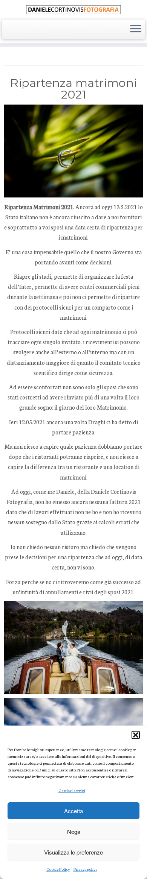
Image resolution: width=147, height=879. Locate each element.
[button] (135, 735)
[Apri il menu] (135, 29)
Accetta (73, 811)
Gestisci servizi (71, 790)
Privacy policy (85, 869)
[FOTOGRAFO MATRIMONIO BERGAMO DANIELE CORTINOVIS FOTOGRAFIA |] (73, 9)
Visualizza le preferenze (73, 852)
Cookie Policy (58, 869)
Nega (73, 831)
